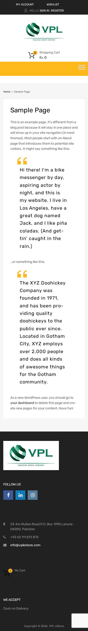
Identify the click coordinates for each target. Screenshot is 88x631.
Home (6, 91)
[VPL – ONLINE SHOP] (44, 40)
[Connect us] (8, 495)
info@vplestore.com (25, 545)
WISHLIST (53, 4)
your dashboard (22, 403)
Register (57, 10)
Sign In (44, 10)
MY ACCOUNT (25, 4)
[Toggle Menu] (82, 69)
